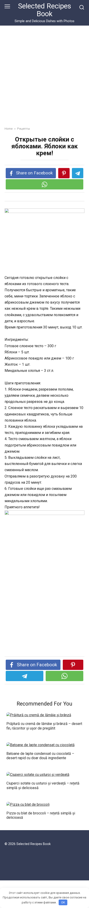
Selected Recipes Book (44, 10)
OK (63, 902)
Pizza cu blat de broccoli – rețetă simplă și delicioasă (40, 815)
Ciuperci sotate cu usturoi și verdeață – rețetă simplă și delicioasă (42, 785)
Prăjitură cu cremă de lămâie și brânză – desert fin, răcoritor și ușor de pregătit (44, 726)
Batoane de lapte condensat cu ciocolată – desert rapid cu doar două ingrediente (40, 755)
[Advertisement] (44, 79)
